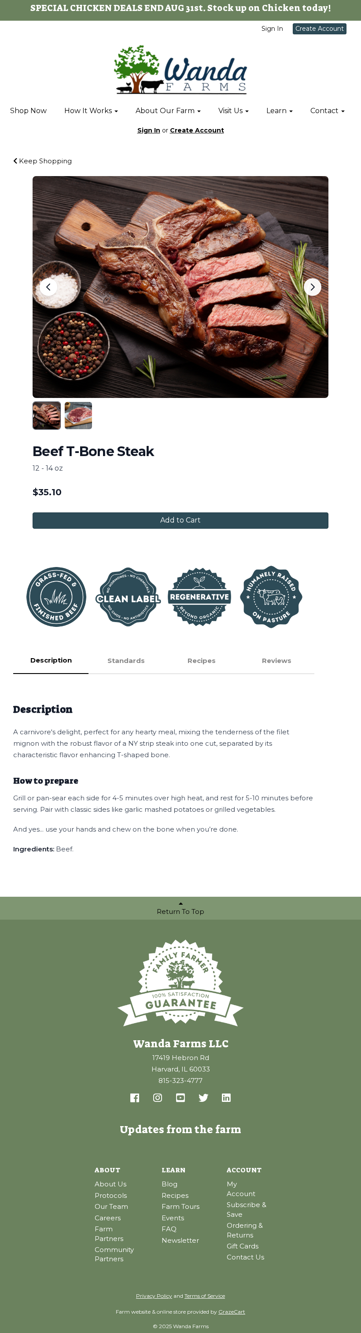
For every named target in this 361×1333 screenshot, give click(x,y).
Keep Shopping (44, 161)
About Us (110, 1184)
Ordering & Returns (245, 1230)
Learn (277, 111)
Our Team (111, 1206)
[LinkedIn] (226, 1098)
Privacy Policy (154, 1295)
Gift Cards (242, 1246)
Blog (169, 1184)
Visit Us (231, 111)
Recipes (202, 660)
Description (51, 660)
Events (173, 1218)
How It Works (89, 111)
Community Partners (114, 1254)
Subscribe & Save (246, 1209)
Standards (126, 660)
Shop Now (28, 111)
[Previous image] (48, 287)
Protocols (111, 1195)
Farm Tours (180, 1206)
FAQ (169, 1229)
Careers (108, 1218)
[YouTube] (180, 1098)
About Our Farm (166, 111)
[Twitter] (203, 1098)
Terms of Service (204, 1295)
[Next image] (312, 287)
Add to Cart (180, 520)
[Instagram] (157, 1098)
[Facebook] (134, 1098)
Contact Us (245, 1257)
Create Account (319, 29)
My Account (241, 1188)
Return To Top (180, 911)
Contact (325, 111)
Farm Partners (109, 1233)
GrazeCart (231, 1311)
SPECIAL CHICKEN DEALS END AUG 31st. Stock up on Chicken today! (180, 8)
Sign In (272, 29)
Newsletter (180, 1240)
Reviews (276, 660)
